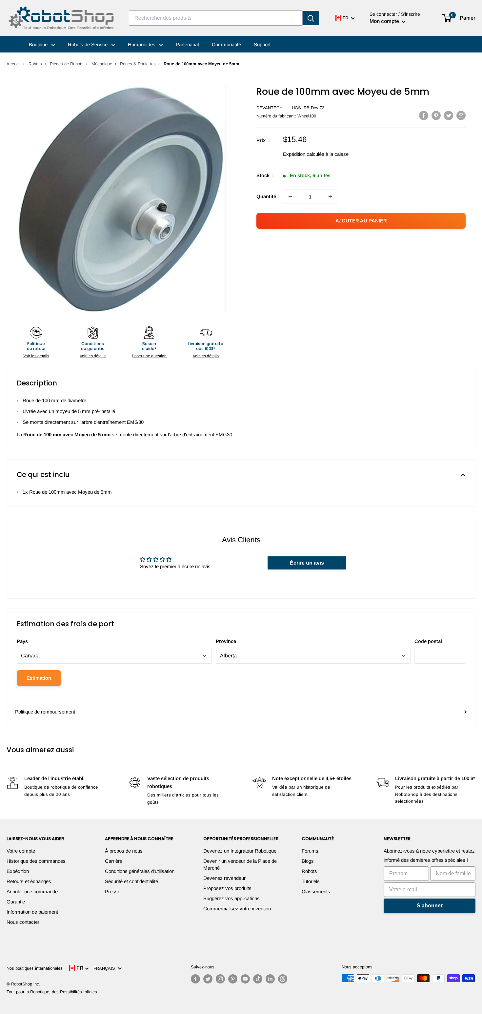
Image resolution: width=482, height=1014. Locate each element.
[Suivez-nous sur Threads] (282, 978)
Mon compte (385, 21)
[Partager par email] (461, 115)
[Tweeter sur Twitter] (448, 115)
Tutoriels (311, 881)
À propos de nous (124, 851)
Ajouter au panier (361, 220)
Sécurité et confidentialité (131, 881)
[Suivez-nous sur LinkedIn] (270, 978)
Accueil (14, 63)
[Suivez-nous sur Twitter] (207, 978)
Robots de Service (88, 44)
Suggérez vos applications (231, 898)
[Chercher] (311, 18)
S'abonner (430, 905)
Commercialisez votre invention (237, 908)
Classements (316, 891)
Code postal (428, 641)
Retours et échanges (29, 881)
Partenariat (187, 44)
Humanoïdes (142, 44)
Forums (310, 851)
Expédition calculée (303, 154)
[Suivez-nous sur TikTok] (257, 978)
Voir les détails (36, 356)
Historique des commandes (36, 861)
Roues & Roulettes (138, 63)
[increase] (330, 196)
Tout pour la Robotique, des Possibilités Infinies (52, 991)
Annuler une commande (32, 891)
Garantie (16, 901)
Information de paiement (32, 912)
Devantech (269, 107)
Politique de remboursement (45, 711)
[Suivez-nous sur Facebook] (195, 978)
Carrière (113, 861)
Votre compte (21, 851)
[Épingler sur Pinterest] (436, 115)
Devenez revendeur (224, 878)
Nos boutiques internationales (35, 968)
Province (226, 641)
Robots (35, 63)
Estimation (39, 678)
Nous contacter (23, 922)
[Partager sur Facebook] (423, 115)
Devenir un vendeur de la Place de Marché (240, 864)
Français (105, 968)
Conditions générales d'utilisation (139, 871)
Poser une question (149, 356)
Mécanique (101, 63)
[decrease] (290, 196)
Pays (22, 641)
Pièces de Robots (67, 63)
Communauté (226, 44)
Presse (112, 891)
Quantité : (267, 196)
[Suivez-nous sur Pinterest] (232, 978)
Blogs (308, 861)
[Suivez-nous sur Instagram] (220, 978)
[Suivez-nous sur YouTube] (245, 978)
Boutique (39, 44)
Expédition (18, 871)
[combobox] (216, 18)
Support (262, 44)
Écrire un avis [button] (307, 563)
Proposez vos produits (227, 888)
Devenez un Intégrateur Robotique (239, 851)
